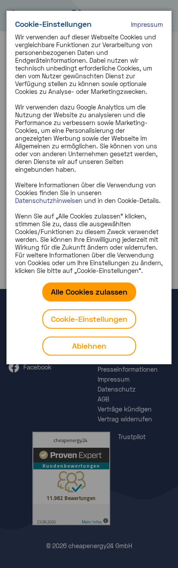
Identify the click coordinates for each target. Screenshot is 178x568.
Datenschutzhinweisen (49, 200)
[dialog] (89, 187)
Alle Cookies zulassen (89, 291)
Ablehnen (89, 345)
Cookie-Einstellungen (89, 319)
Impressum (147, 24)
